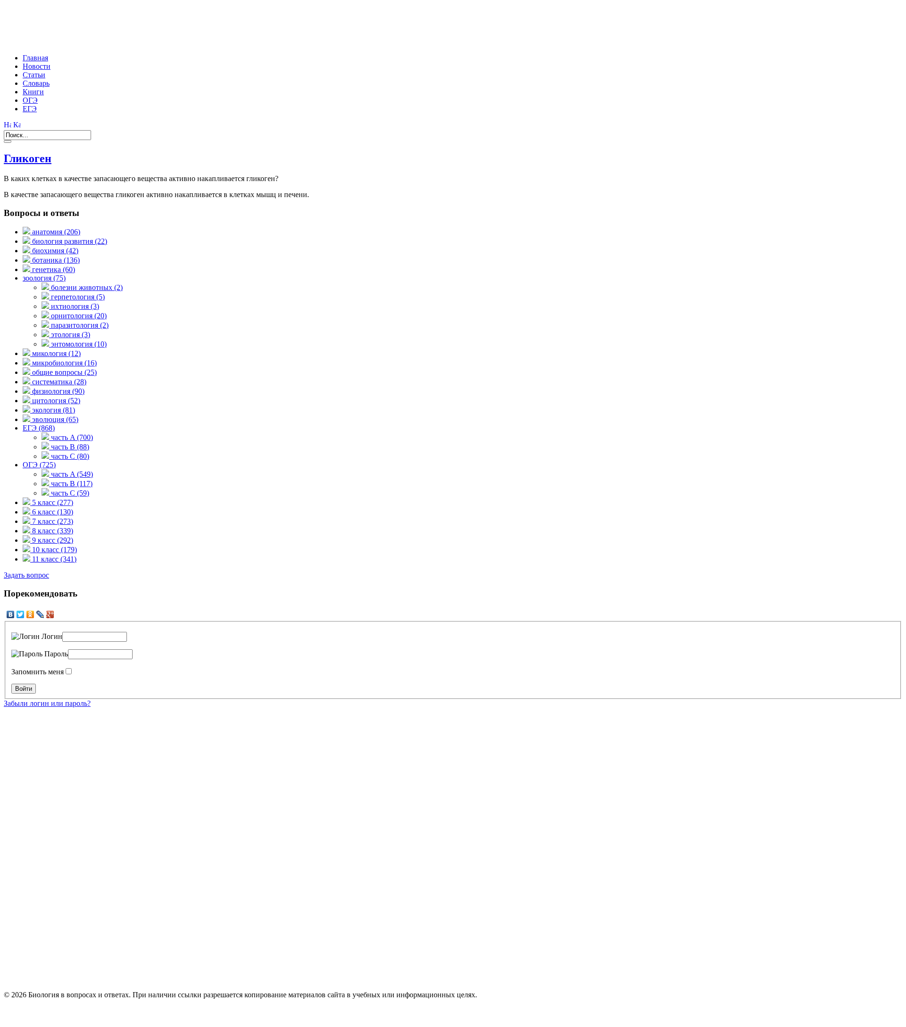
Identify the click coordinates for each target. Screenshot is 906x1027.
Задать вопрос (26, 575)
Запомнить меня (37, 672)
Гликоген (27, 158)
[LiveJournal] (40, 614)
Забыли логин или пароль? (47, 703)
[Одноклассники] (30, 614)
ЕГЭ (30, 109)
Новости (36, 66)
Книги (33, 92)
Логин (51, 636)
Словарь (36, 83)
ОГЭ (30, 100)
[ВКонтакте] (11, 614)
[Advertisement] (175, 25)
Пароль (55, 654)
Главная (35, 58)
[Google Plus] (50, 614)
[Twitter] (20, 614)
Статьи (34, 75)
